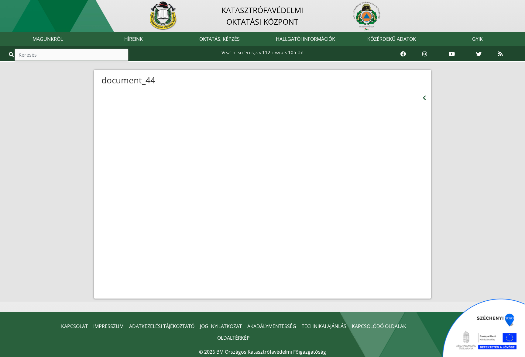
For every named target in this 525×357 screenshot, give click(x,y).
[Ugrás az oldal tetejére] (101, 80)
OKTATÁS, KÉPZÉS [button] (219, 39)
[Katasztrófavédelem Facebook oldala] (403, 54)
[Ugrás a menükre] (5, 5)
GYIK (477, 39)
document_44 (128, 80)
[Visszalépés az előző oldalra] (424, 98)
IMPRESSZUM (108, 326)
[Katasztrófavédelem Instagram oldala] (425, 54)
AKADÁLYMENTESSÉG (271, 326)
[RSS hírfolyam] (500, 54)
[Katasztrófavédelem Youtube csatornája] (451, 54)
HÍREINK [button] (133, 39)
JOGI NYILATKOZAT (221, 326)
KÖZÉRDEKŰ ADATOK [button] (391, 39)
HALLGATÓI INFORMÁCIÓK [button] (305, 39)
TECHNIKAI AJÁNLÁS (324, 326)
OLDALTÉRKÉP (233, 337)
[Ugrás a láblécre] (18, 5)
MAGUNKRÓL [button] (48, 39)
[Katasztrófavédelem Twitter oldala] (478, 54)
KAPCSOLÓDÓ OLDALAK (379, 326)
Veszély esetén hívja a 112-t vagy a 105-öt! (262, 52)
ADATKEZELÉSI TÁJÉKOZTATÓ (161, 326)
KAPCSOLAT (74, 326)
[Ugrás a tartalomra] (11, 5)
